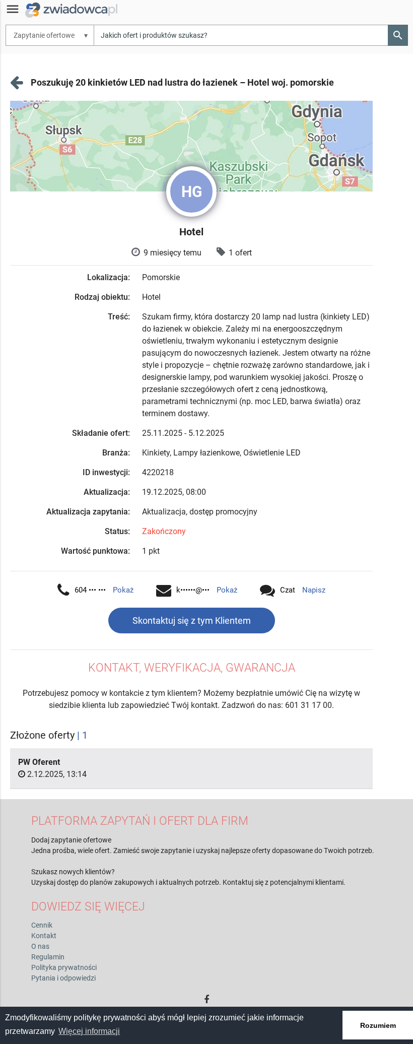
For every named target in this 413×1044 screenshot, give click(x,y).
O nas (40, 946)
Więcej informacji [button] (89, 1031)
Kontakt (43, 936)
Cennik (41, 925)
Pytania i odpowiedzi (63, 978)
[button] (398, 35)
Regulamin (47, 957)
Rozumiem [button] (378, 1025)
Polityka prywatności (64, 967)
